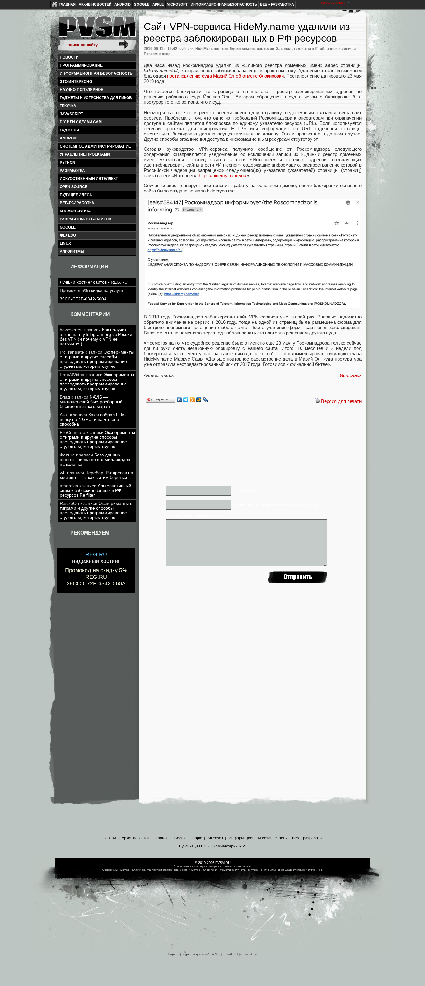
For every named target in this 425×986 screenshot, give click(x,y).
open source (73, 187)
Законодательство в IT (297, 48)
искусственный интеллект (89, 179)
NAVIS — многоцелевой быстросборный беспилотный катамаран (91, 402)
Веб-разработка (77, 203)
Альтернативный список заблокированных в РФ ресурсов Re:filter (95, 491)
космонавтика (76, 211)
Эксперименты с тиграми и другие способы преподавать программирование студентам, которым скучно (97, 359)
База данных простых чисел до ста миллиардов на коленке (95, 460)
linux (65, 243)
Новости (69, 57)
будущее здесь (76, 195)
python (67, 162)
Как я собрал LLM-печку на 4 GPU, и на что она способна (93, 420)
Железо (68, 235)
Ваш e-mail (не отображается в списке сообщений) (277, 505)
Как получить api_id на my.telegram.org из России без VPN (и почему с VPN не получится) (96, 337)
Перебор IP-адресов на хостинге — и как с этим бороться (96, 475)
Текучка (68, 106)
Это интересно (76, 81)
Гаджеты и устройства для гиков (96, 98)
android (68, 138)
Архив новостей (95, 4)
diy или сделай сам (81, 122)
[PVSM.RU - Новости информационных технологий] (97, 29)
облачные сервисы (338, 48)
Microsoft (177, 4)
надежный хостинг (96, 557)
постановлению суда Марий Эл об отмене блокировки (225, 75)
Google (141, 4)
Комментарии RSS (229, 846)
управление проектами (85, 154)
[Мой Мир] (199, 400)
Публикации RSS (194, 846)
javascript (71, 114)
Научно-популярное (81, 89)
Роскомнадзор (157, 54)
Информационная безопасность (224, 4)
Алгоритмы (72, 251)
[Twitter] (186, 400)
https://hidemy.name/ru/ (222, 175)
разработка (72, 170)
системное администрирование (95, 146)
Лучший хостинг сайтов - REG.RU (94, 282)
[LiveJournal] (205, 400)
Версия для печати (341, 401)
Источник (351, 375)
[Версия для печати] (317, 401)
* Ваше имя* (246, 491)
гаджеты (69, 130)
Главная (67, 4)
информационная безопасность (96, 73)
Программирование (81, 65)
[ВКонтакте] (179, 400)
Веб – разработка (277, 4)
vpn (224, 48)
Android (122, 4)
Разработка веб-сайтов (85, 219)
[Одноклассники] (192, 400)
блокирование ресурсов (252, 48)
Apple (158, 4)
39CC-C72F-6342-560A (83, 299)
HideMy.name (207, 48)
